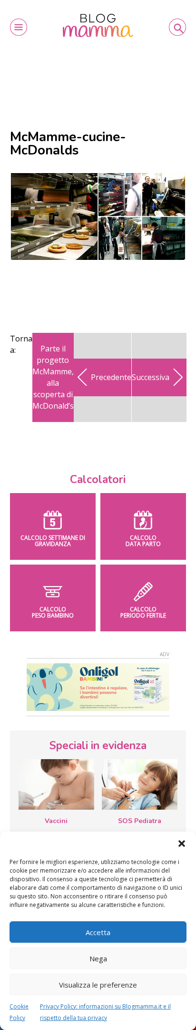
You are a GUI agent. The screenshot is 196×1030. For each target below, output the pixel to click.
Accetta (98, 932)
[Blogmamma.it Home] (98, 25)
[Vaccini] (56, 784)
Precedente (111, 377)
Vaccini (56, 820)
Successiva (150, 377)
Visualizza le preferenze (98, 984)
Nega (98, 958)
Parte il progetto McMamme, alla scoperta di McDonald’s (53, 377)
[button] (181, 843)
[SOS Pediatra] (139, 784)
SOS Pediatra (139, 820)
